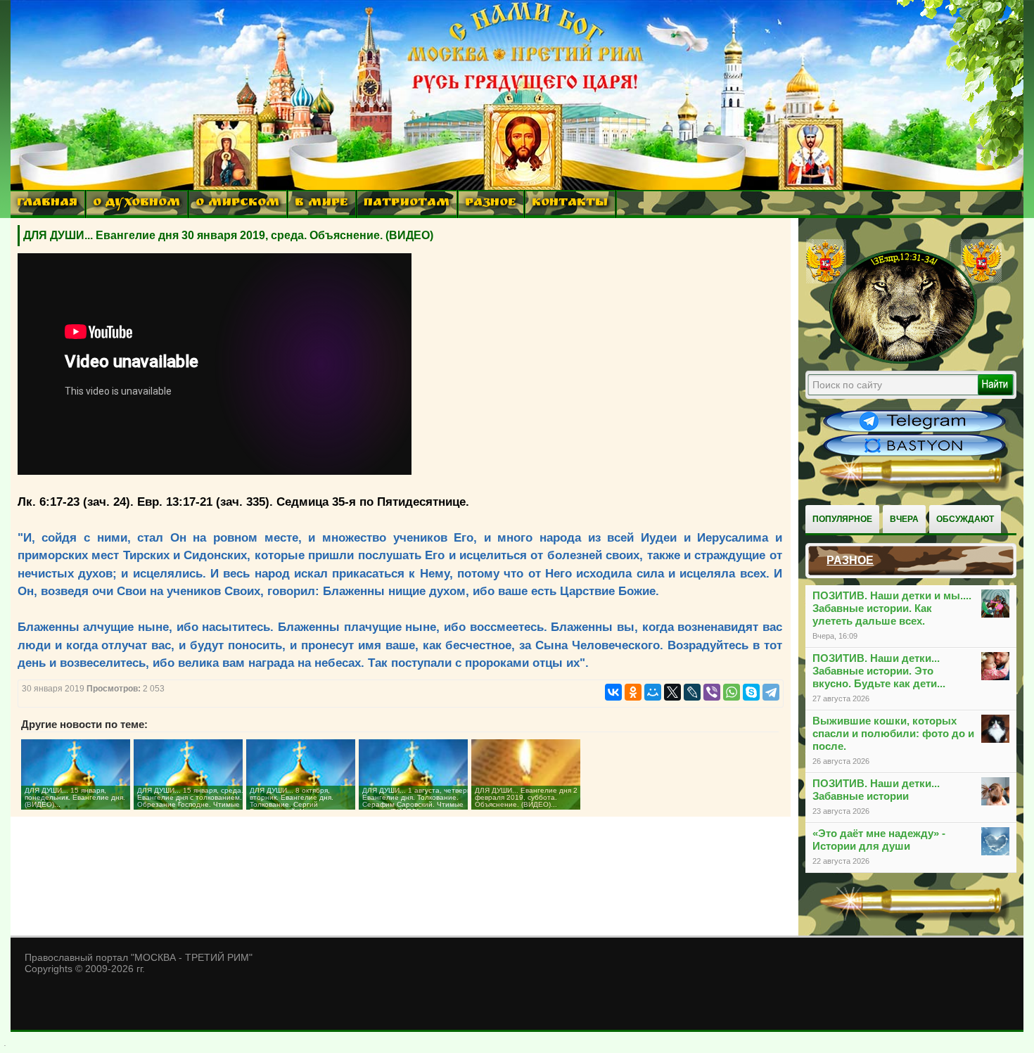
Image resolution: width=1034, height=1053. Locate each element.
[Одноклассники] (633, 692)
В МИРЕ (321, 203)
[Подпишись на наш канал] (914, 430)
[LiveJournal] (692, 692)
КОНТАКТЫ (570, 203)
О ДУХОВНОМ (136, 203)
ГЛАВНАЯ (47, 203)
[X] (672, 692)
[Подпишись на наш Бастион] (914, 454)
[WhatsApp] (731, 692)
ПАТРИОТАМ (406, 203)
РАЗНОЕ (490, 203)
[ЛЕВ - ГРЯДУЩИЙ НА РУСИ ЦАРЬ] (903, 361)
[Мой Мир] (652, 692)
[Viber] (711, 692)
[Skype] (751, 692)
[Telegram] (770, 692)
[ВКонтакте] (613, 692)
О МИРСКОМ (237, 203)
